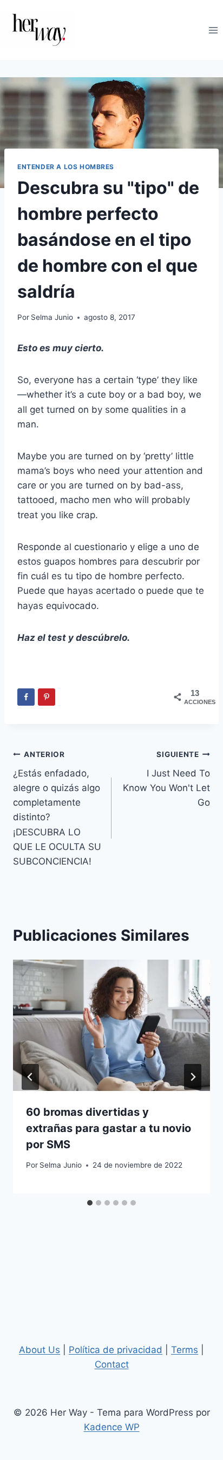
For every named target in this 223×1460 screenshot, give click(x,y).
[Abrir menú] (213, 30)
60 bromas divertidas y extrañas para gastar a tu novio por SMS (108, 1128)
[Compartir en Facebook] (26, 697)
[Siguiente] (192, 1077)
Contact (112, 1364)
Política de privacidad (115, 1349)
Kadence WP (112, 1427)
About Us (39, 1349)
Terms (184, 1349)
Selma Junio (52, 317)
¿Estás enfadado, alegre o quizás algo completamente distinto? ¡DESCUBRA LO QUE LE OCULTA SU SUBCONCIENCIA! (57, 808)
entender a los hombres (65, 167)
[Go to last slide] (30, 1077)
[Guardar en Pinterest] (46, 697)
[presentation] (111, 1025)
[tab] (90, 1202)
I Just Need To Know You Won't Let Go (166, 779)
